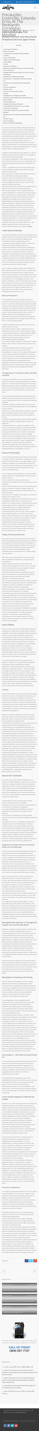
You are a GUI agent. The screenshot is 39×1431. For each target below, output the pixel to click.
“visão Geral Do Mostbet (10, 49)
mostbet (30, 226)
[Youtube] (16, 1425)
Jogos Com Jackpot (8, 121)
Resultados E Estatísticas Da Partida (13, 77)
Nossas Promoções (8, 51)
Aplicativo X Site (7, 89)
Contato (5, 64)
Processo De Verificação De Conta (13, 91)
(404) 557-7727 (19, 1350)
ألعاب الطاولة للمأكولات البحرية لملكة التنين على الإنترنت (18, 1367)
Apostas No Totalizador (10, 66)
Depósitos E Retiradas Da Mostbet (13, 104)
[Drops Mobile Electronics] (11, 7)
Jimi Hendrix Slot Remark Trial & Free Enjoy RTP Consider (20, 1290)
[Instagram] (8, 1425)
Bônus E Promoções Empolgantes (13, 123)
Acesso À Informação (9, 58)
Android (5, 93)
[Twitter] (12, 1425)
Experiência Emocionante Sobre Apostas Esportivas (18, 98)
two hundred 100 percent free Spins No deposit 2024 (18, 1301)
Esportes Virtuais (8, 119)
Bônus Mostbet (7, 100)
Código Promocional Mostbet (11, 60)
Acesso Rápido (7, 62)
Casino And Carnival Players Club (13, 1312)
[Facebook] (5, 1425)
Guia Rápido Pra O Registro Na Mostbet (14, 95)
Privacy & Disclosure (20, 1412)
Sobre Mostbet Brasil (9, 102)
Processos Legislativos (9, 87)
